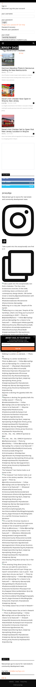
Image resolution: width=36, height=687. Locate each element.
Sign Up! (18, 348)
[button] (17, 338)
